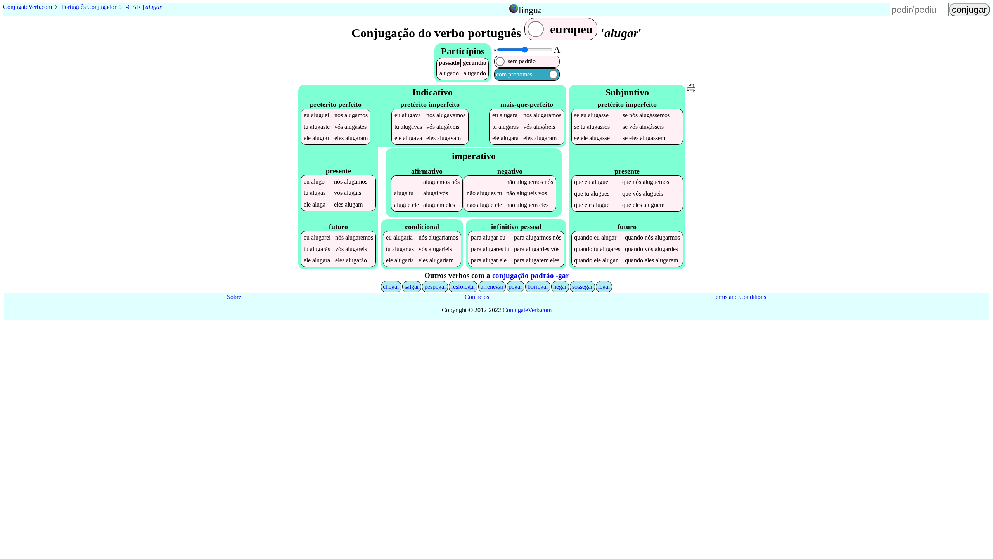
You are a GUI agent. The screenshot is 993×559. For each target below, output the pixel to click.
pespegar (435, 286)
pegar (515, 286)
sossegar (582, 286)
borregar (538, 286)
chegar (391, 286)
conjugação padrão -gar (530, 275)
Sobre (234, 296)
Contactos (477, 296)
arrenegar (492, 286)
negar (560, 286)
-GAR (133, 6)
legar (604, 286)
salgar (412, 286)
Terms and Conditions (739, 296)
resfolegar (463, 286)
